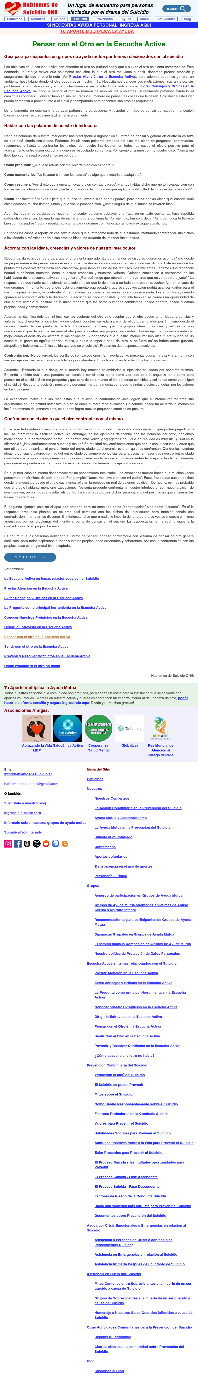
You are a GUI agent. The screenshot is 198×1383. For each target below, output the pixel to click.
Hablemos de (40, 4)
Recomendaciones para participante (124, 920)
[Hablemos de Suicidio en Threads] (27, 844)
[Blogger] (65, 844)
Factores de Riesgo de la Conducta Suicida (130, 1196)
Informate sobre (18, 823)
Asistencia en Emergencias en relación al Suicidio (136, 1254)
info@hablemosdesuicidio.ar (28, 774)
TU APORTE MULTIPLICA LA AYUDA (97, 31)
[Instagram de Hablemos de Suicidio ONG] (8, 844)
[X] (37, 844)
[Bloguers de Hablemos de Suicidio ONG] (56, 844)
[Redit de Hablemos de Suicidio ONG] (46, 844)
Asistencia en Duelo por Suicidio (114, 1274)
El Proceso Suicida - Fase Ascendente (126, 1177)
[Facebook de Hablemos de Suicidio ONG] (18, 844)
